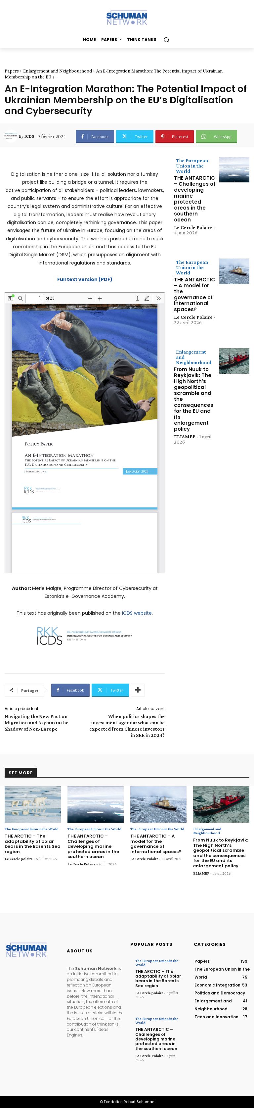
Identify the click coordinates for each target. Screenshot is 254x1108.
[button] (166, 39)
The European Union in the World (192, 166)
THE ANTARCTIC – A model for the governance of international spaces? (194, 294)
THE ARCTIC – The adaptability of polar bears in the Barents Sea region (33, 844)
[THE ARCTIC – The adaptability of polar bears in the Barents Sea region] (33, 804)
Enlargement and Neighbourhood (57, 70)
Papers (12, 70)
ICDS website (137, 613)
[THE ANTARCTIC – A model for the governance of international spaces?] (234, 271)
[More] (138, 690)
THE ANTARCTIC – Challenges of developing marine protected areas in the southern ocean (194, 198)
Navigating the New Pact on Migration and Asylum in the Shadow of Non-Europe (36, 722)
